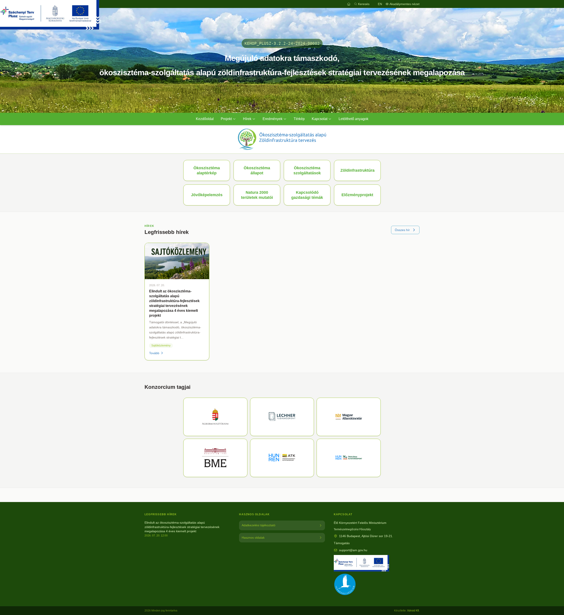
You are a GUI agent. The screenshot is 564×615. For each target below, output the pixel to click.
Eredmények (272, 119)
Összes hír (402, 230)
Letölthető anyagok (353, 119)
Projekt (226, 119)
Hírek (247, 119)
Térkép (299, 119)
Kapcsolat (319, 119)
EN (380, 4)
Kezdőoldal (205, 119)
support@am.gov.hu (353, 550)
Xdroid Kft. (413, 610)
